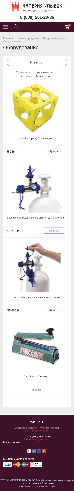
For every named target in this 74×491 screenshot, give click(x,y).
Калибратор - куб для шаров (35, 138)
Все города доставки (37, 430)
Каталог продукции (28, 38)
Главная (8, 38)
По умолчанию (41, 72)
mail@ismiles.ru (41, 439)
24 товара (41, 76)
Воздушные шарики (54, 38)
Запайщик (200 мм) (35, 376)
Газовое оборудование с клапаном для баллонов (35, 217)
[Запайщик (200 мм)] (35, 346)
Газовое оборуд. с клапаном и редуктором (35, 297)
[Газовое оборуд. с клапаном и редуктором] (35, 266)
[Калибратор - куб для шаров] (35, 108)
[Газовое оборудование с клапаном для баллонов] (35, 187)
